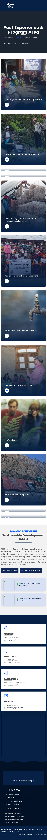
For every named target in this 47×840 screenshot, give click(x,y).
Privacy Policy (33, 834)
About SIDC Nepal (15, 813)
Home (17, 37)
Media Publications (15, 798)
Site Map (21, 834)
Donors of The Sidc (15, 820)
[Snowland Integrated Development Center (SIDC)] (10, 5)
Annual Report (13, 795)
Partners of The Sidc (16, 816)
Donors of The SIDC (32, 570)
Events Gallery (13, 804)
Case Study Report (15, 801)
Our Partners (11, 570)
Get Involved (13, 823)
